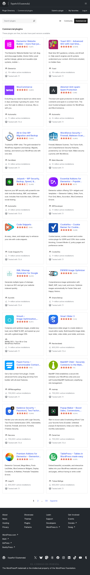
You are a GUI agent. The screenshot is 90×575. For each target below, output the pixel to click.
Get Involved (73, 515)
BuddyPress (8, 547)
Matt (5, 539)
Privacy (5, 527)
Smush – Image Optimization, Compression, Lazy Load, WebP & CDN (26, 317)
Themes (27, 519)
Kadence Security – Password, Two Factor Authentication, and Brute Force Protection (28, 409)
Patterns (28, 527)
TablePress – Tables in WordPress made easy (71, 455)
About (5, 515)
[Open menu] (86, 3)
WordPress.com (10, 535)
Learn (48, 515)
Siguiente (53, 501)
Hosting (5, 523)
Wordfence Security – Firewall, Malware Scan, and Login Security (72, 134)
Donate (72, 523)
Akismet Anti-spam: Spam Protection (70, 88)
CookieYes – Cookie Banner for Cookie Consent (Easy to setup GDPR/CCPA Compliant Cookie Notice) (72, 226)
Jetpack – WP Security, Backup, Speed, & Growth (28, 180)
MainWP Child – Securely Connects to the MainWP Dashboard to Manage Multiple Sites (72, 363)
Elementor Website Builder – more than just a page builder (28, 42)
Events (71, 519)
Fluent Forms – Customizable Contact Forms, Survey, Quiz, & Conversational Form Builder (28, 363)
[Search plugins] (34, 21)
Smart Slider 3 (67, 316)
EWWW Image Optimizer (72, 270)
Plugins (27, 523)
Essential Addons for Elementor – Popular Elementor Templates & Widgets (72, 180)
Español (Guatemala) (17, 558)
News (4, 519)
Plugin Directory (8, 11)
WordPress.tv (53, 527)
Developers (51, 523)
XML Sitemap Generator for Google (27, 271)
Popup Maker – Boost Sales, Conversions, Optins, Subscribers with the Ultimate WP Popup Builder (72, 409)
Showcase (28, 515)
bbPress (7, 543)
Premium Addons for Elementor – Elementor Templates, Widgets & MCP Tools (28, 455)
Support (49, 519)
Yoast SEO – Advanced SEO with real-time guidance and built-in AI (72, 42)
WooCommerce (24, 87)
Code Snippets (24, 224)
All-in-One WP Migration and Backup (27, 134)
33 (46, 501)
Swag (71, 527)
